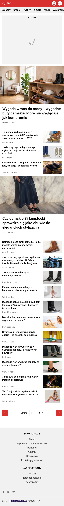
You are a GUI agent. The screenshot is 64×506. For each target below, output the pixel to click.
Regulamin (32, 456)
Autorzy (32, 451)
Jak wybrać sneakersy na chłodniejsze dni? (15, 274)
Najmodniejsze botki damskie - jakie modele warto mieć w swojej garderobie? (21, 245)
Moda (47, 10)
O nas (32, 439)
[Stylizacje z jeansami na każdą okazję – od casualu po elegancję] (52, 337)
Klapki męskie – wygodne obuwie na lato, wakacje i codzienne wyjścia (21, 164)
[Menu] (60, 3)
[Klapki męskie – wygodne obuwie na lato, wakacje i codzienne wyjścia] (52, 167)
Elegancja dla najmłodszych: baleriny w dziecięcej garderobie (19, 289)
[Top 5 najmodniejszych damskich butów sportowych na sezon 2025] (52, 396)
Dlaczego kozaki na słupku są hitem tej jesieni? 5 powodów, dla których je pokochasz (21, 305)
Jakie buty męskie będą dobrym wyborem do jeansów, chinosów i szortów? (19, 150)
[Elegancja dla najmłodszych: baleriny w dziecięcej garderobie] (52, 292)
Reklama (32, 447)
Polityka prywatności (32, 460)
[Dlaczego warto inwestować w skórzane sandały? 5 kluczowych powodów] (52, 352)
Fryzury (27, 10)
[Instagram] (8, 492)
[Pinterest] (14, 492)
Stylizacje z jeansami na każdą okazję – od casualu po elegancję (20, 334)
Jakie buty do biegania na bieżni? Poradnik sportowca (20, 378)
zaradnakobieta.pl (32, 477)
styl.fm (32, 473)
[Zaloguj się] (54, 3)
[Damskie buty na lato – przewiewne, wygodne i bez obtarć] (52, 322)
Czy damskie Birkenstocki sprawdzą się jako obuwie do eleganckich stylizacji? (26, 222)
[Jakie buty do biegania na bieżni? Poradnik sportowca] (52, 381)
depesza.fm (32, 482)
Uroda (16, 10)
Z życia (37, 10)
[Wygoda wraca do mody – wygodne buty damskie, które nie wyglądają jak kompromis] (32, 85)
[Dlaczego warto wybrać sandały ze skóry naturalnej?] (52, 367)
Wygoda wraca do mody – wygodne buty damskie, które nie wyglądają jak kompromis (31, 113)
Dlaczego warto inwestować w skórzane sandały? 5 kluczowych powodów (19, 349)
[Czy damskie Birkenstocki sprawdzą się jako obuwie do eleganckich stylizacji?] (32, 195)
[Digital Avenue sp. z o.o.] (19, 501)
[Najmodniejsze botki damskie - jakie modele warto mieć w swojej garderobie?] (52, 247)
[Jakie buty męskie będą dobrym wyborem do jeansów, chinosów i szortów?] (52, 152)
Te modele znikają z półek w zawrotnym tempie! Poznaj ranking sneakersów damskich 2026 (20, 135)
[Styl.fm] (8, 3)
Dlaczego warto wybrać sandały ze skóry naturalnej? (20, 363)
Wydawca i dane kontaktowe (32, 443)
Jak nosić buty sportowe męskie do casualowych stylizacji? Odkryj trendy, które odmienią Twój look (21, 260)
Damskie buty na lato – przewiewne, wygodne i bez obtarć (21, 319)
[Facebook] (3, 492)
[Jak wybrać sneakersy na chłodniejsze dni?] (52, 277)
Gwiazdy (6, 10)
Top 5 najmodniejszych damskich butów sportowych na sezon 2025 (20, 393)
